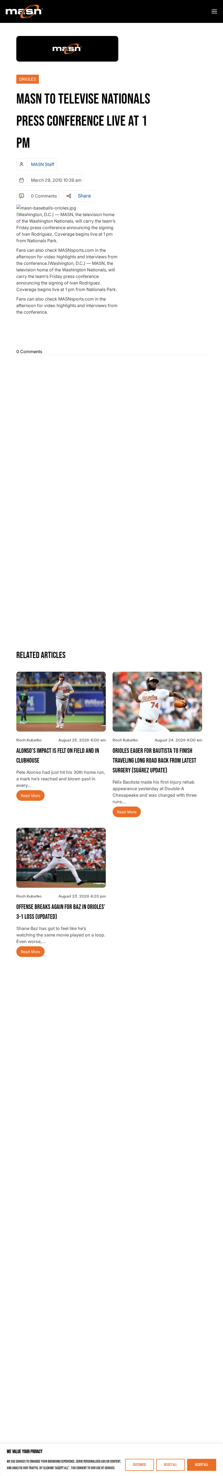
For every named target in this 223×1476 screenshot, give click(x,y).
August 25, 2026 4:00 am (82, 740)
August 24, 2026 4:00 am (178, 740)
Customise (139, 1464)
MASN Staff (42, 164)
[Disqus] (111, 427)
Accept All (201, 1464)
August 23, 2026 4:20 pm (82, 896)
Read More (30, 795)
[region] (111, 1460)
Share (84, 196)
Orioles (27, 79)
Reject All (170, 1464)
